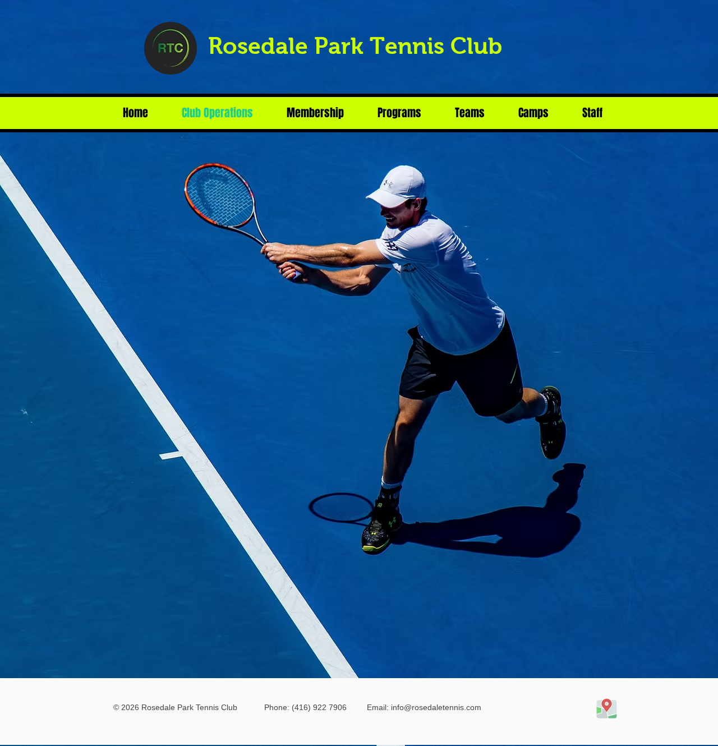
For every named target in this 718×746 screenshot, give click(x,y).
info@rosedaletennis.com (436, 707)
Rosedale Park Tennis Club (355, 46)
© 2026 (126, 707)
